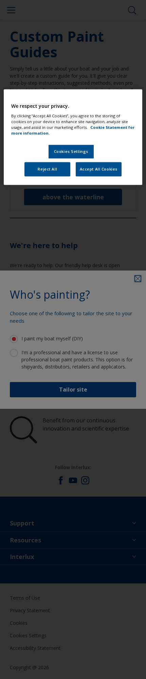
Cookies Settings (71, 151)
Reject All (47, 169)
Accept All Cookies (98, 169)
